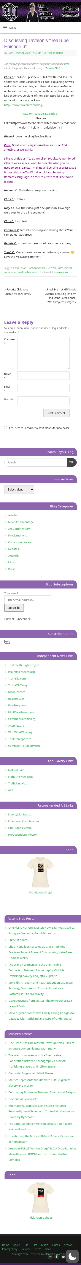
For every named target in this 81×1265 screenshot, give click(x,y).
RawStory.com (17, 705)
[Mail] (49, 1257)
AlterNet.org (16, 725)
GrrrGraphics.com (19, 828)
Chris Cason (19, 268)
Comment (7, 341)
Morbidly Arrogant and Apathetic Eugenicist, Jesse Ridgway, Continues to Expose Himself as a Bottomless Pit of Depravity (40, 988)
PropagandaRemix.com (23, 834)
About (16, 1245)
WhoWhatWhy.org (20, 732)
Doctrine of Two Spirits (22, 1099)
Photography (9, 1249)
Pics (35, 1245)
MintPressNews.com (21, 712)
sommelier (10, 272)
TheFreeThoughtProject (23, 665)
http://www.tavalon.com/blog (23, 105)
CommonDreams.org (21, 719)
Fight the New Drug (20, 777)
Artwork (13, 556)
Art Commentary (19, 529)
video (35, 272)
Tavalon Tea (52, 68)
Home (5, 1245)
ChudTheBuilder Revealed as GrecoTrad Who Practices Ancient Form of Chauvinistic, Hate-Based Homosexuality (40, 952)
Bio (26, 1245)
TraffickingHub (17, 783)
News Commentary (20, 522)
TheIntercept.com (19, 739)
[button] (72, 1256)
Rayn (10, 52)
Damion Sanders (37, 268)
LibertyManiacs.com (21, 814)
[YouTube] (62, 1257)
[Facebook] (56, 1257)
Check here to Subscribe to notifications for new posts (38, 428)
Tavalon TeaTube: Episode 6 (40, 114)
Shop (48, 1249)
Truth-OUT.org (17, 685)
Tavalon (21, 272)
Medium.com (16, 692)
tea (29, 272)
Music (12, 562)
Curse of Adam (17, 940)
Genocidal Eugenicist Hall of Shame (30, 1073)
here (66, 64)
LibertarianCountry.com (23, 821)
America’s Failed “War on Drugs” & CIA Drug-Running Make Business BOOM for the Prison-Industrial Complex (42, 1154)
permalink (62, 272)
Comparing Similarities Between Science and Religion (42, 1092)
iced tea (52, 268)
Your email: (11, 593)
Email (7, 388)
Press (11, 569)
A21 (10, 790)
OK (70, 462)
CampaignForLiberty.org (24, 746)
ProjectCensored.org (21, 672)
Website (7, 399)
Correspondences (53, 52)
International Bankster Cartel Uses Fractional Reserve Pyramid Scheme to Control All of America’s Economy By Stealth (41, 1111)
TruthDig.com (17, 678)
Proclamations (17, 535)
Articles (12, 515)
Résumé (26, 1249)
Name (7, 376)
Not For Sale (16, 770)
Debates (13, 549)
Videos (56, 1245)
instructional (65, 268)
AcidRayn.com (20, 1254)
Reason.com (16, 699)
